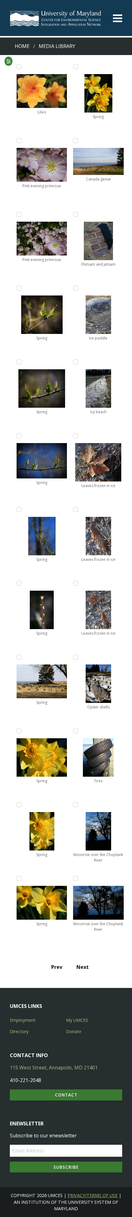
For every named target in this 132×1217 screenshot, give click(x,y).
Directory (19, 1031)
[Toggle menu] (117, 18)
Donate (73, 1031)
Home (22, 46)
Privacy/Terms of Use (93, 1195)
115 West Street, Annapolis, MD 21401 (54, 1067)
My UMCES (77, 1020)
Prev (56, 967)
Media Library (57, 46)
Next (82, 967)
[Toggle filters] (8, 61)
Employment (23, 1020)
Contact (66, 1095)
